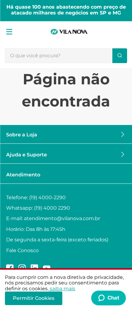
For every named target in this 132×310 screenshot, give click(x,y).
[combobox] (66, 55)
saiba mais (62, 289)
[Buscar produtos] (119, 55)
